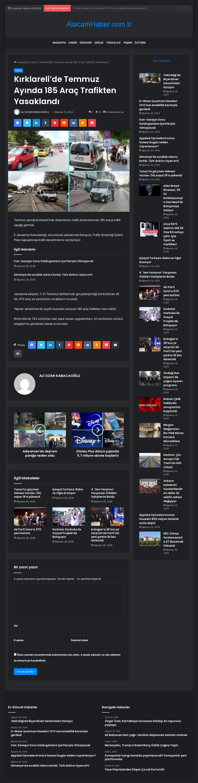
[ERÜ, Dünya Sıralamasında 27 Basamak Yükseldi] (149, 539)
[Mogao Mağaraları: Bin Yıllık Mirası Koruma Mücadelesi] (149, 430)
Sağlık (98, 42)
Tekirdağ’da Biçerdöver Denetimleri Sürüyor (172, 81)
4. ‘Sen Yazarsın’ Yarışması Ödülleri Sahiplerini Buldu (104, 493)
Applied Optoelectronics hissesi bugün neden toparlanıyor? (157, 142)
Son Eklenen (161, 61)
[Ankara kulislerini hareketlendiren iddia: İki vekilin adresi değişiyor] (149, 486)
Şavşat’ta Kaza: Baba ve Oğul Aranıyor (67, 491)
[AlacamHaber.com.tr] (99, 24)
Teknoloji (113, 42)
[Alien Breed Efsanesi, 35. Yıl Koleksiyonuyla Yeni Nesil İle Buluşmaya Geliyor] (149, 190)
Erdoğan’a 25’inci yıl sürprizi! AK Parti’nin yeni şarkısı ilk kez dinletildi (105, 534)
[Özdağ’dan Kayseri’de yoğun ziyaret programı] (149, 378)
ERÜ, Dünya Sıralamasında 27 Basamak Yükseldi (173, 540)
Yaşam (127, 42)
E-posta (20, 640)
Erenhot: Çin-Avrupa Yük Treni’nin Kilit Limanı (172, 461)
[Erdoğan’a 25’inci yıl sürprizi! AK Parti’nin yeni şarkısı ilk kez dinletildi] (107, 516)
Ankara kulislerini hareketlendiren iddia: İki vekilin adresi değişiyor (173, 491)
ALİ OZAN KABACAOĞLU (35, 112)
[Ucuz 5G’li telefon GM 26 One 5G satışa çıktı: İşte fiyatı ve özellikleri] (149, 229)
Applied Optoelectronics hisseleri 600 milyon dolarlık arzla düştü (159, 519)
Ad (16, 625)
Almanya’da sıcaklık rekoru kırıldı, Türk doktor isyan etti (53, 275)
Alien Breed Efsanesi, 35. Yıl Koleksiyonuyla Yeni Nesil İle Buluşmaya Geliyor (173, 198)
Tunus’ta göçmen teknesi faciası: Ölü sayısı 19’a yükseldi (27, 493)
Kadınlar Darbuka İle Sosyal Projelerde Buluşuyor (66, 533)
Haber (72, 42)
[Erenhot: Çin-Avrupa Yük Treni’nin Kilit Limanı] (149, 460)
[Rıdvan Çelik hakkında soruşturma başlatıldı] (149, 404)
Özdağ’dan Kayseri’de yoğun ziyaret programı (173, 379)
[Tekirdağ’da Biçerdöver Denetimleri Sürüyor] (149, 78)
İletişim (140, 42)
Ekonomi (86, 42)
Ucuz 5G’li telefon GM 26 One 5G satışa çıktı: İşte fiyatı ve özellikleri (173, 234)
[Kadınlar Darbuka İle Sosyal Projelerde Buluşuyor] (68, 516)
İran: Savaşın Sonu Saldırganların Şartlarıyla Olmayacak (105, 8)
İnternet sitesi (79, 640)
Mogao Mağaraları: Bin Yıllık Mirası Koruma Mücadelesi (173, 433)
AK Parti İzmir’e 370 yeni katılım (27, 531)
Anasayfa (59, 42)
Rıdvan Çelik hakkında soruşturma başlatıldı (172, 405)
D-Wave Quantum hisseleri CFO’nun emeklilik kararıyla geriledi (158, 105)
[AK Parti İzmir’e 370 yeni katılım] (30, 516)
